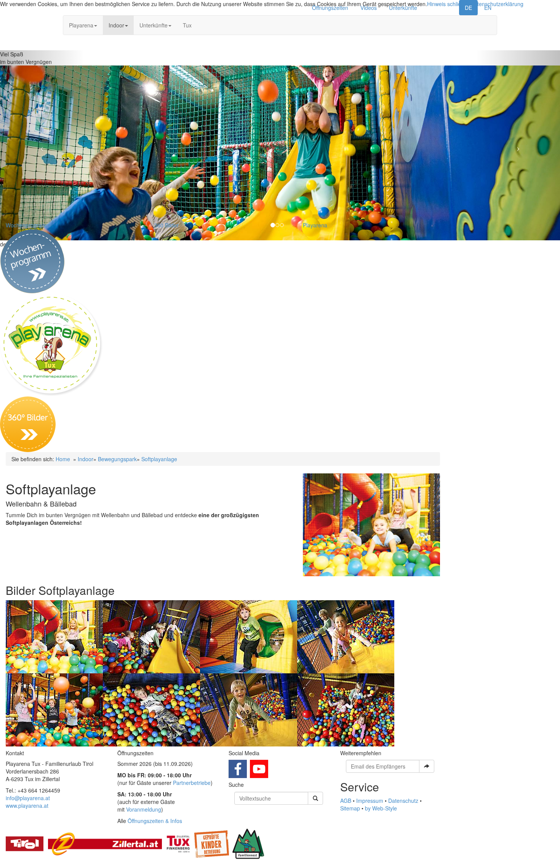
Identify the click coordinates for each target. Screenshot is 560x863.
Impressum (369, 800)
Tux (187, 25)
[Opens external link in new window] (238, 768)
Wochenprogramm (28, 225)
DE (468, 7)
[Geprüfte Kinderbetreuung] (211, 843)
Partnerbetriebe (192, 782)
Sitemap (350, 808)
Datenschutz (403, 800)
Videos (368, 7)
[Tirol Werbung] (24, 843)
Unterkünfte (403, 7)
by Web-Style (381, 808)
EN (487, 7)
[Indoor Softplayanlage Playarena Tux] (371, 524)
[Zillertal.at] (105, 843)
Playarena (81, 25)
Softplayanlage (159, 459)
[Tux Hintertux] (178, 843)
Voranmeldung (143, 809)
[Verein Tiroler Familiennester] (248, 843)
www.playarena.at (27, 805)
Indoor (116, 25)
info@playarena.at (28, 798)
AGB (345, 800)
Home (63, 459)
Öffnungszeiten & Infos (155, 821)
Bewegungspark (117, 459)
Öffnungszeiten (330, 7)
